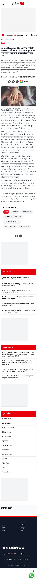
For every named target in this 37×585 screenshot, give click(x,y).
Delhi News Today (26, 212)
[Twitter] (7, 548)
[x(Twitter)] (13, 81)
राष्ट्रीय (31, 35)
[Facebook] (9, 81)
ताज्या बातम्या (7, 272)
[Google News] (19, 548)
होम (2, 40)
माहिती (3, 528)
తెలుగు (19, 554)
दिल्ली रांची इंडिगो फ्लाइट (10, 227)
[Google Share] (24, 83)
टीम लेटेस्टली (6, 77)
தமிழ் (23, 554)
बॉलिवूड (22, 525)
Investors (25, 560)
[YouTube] (10, 548)
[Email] (23, 548)
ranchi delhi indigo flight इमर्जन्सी (13, 217)
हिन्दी (9, 554)
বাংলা (15, 554)
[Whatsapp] (17, 81)
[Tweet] (20, 235)
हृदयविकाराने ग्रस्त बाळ (24, 227)
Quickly (10, 35)
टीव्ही (22, 531)
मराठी (12, 554)
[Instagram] (13, 548)
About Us (5, 560)
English (5, 554)
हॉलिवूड (22, 528)
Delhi (6, 212)
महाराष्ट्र (26, 35)
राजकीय (3, 525)
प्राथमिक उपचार (26, 134)
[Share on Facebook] (16, 235)
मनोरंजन (23, 522)
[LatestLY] (18, 5)
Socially (20, 35)
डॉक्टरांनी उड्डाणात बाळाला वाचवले (12, 222)
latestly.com (19, 201)
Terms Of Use (12, 560)
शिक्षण (3, 531)
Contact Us (19, 560)
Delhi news (15, 212)
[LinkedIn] (16, 548)
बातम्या (12, 40)
